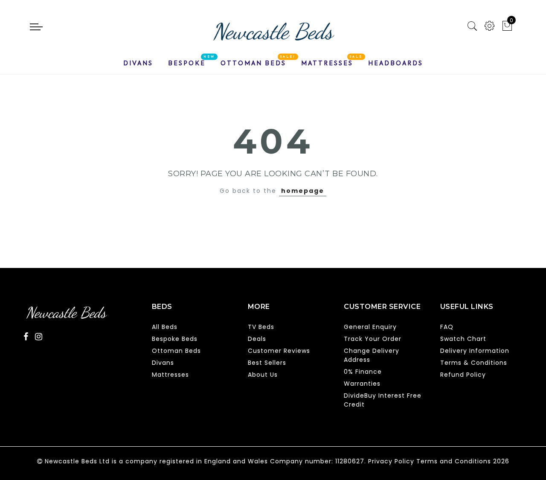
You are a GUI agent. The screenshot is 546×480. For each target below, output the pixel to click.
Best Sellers (267, 362)
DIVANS (138, 63)
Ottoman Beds (176, 350)
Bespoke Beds (174, 339)
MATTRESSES (327, 63)
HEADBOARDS (395, 63)
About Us (263, 374)
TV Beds (261, 327)
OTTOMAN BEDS (253, 63)
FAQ (446, 327)
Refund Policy (463, 374)
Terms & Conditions (473, 362)
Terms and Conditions (453, 461)
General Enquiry (370, 327)
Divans (163, 362)
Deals (257, 339)
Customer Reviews (279, 350)
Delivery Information (474, 350)
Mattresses (170, 374)
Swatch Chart (463, 339)
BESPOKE (187, 63)
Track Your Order (372, 339)
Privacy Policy (391, 461)
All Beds (164, 327)
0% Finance (363, 371)
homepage (302, 190)
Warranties (362, 383)
